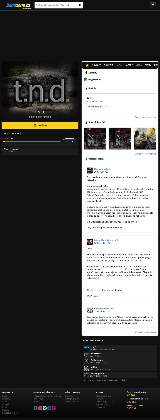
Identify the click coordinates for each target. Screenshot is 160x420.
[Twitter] (45, 408)
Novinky (96, 65)
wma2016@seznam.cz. (113, 269)
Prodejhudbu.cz (72, 399)
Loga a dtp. (101, 407)
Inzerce (37, 402)
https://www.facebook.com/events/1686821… (109, 284)
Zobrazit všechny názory (145, 332)
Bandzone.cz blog (10, 413)
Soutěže (5, 410)
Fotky (148, 65)
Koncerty (6, 399)
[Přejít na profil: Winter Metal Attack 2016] (90, 242)
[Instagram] (49, 408)
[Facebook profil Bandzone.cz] (36, 408)
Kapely (5, 396)
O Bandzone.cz (102, 404)
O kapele (108, 65)
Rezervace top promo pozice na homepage (47, 397)
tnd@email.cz (94, 80)
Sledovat (42, 125)
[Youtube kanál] (40, 408)
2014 (89, 98)
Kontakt (99, 399)
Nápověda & (103, 396)
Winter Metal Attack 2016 (106, 240)
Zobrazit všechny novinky (145, 117)
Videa (4, 402)
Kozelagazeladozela (103, 308)
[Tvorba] (145, 139)
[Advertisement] (80, 34)
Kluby (4, 407)
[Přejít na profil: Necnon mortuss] (90, 170)
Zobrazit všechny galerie (145, 154)
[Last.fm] (54, 408)
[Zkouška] (95, 139)
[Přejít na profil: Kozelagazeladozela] (90, 310)
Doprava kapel (71, 402)
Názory (129, 65)
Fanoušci (6, 404)
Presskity (69, 396)
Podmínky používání (105, 402)
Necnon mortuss (102, 169)
